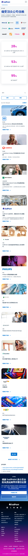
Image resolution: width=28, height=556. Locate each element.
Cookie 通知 (21, 546)
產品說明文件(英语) (19, 516)
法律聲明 (10, 546)
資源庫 (2, 529)
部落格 (2, 531)
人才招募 (16, 533)
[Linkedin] (7, 507)
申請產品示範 (14, 492)
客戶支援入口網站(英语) (20, 514)
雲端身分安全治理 (5, 516)
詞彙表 (2, 535)
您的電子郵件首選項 (20, 548)
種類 (21, 98)
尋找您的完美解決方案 (5, 518)
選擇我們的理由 (5, 5)
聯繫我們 (16, 524)
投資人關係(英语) (18, 541)
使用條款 (6, 546)
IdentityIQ (3, 520)
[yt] (17, 507)
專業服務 (16, 522)
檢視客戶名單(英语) (13, 459)
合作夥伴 (3, 533)
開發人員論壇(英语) (19, 518)
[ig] (20, 507)
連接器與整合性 (4, 522)
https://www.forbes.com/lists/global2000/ (13, 467)
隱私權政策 (15, 546)
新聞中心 (16, 535)
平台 (2, 514)
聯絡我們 (14, 497)
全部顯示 (24, 103)
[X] (10, 507)
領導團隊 (16, 539)
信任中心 (16, 537)
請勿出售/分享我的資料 (8, 548)
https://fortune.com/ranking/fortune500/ (13, 469)
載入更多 (14, 454)
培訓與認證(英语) (18, 520)
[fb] (14, 507)
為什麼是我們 (17, 529)
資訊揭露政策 (14, 551)
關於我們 (16, 531)
